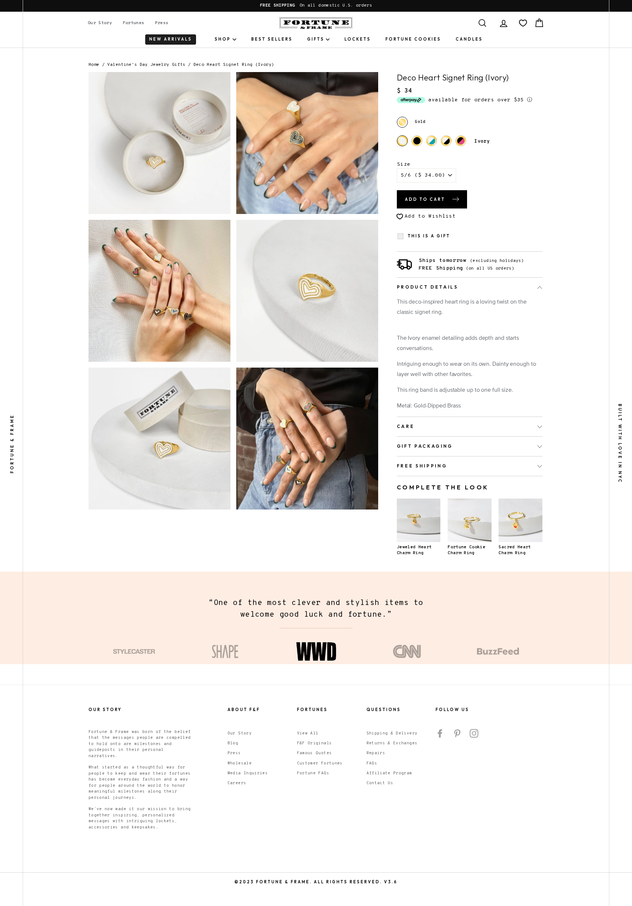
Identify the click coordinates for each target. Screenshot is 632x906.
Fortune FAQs (313, 773)
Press (162, 23)
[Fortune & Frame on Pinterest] (457, 733)
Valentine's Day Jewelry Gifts (146, 65)
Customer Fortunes (320, 763)
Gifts (315, 39)
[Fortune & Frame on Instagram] (474, 733)
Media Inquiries (247, 773)
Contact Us (380, 783)
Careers (236, 783)
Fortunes (133, 23)
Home (94, 65)
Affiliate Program (389, 773)
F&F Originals (314, 743)
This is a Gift (429, 236)
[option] (316, 6)
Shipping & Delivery (392, 733)
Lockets (358, 39)
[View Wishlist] (523, 23)
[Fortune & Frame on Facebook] (440, 733)
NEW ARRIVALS (170, 39)
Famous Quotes (314, 753)
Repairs (375, 753)
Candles (469, 39)
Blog (232, 743)
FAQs (371, 763)
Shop (223, 39)
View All (308, 733)
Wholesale (239, 763)
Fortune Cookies (413, 39)
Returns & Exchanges (392, 743)
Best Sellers (272, 39)
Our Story (100, 23)
